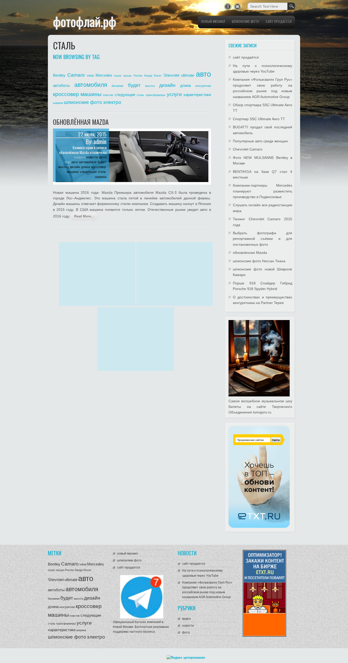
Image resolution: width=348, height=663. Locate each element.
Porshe (137, 75)
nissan (127, 75)
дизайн (167, 85)
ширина (58, 102)
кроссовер (66, 94)
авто (203, 74)
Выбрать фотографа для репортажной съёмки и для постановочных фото (262, 238)
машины (91, 94)
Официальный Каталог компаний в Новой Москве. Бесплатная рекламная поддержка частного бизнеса (141, 626)
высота (150, 85)
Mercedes (104, 75)
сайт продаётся (279, 21)
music (118, 75)
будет (134, 85)
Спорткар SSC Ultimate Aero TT (259, 119)
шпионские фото (245, 21)
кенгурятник (203, 85)
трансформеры (155, 94)
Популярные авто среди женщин (260, 141)
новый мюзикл (213, 21)
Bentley (59, 75)
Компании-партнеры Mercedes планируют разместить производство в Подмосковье (262, 191)
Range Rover (153, 75)
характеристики (197, 94)
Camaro (76, 75)
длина (185, 85)
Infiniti (90, 75)
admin (99, 141)
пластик (108, 94)
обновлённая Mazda (81, 122)
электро (112, 102)
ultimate (187, 75)
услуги (174, 94)
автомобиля (90, 84)
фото (102, 157)
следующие (125, 94)
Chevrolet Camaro (247, 149)
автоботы (61, 85)
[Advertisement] (97, 274)
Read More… (84, 216)
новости (92, 157)
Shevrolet (171, 75)
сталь (140, 94)
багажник (117, 85)
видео (186, 618)
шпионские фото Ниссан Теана (259, 261)
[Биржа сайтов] (259, 526)
